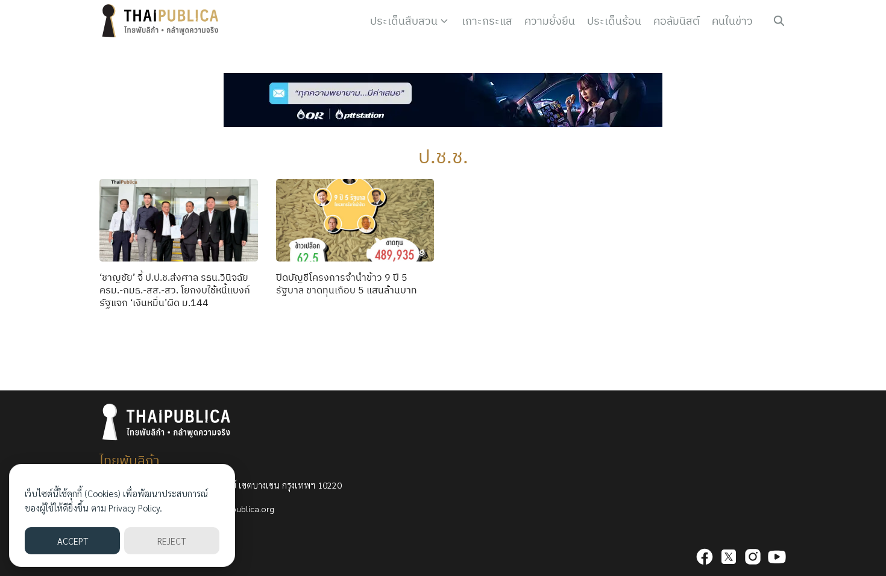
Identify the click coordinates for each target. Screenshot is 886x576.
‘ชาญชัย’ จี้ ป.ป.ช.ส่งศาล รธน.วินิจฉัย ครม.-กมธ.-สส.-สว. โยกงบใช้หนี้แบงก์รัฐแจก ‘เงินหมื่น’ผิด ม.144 (174, 289)
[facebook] (704, 556)
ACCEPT (72, 540)
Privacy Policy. (135, 507)
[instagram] (752, 556)
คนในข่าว (732, 21)
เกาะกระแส (487, 21)
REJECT (171, 540)
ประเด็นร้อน (614, 21)
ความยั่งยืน (549, 21)
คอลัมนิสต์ (676, 21)
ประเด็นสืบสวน (404, 21)
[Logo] (162, 21)
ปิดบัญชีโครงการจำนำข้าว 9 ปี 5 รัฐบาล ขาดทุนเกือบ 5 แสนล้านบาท (346, 283)
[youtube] (777, 556)
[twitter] (728, 556)
